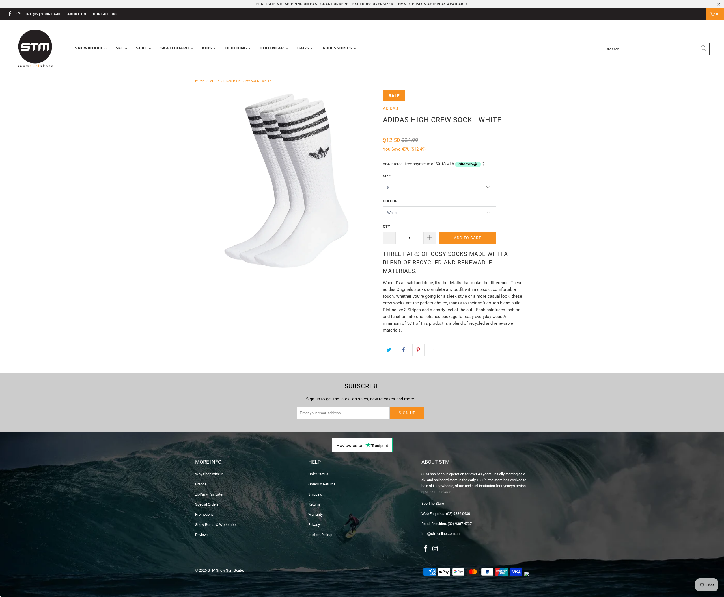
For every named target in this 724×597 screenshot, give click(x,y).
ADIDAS (390, 108)
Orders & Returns (321, 484)
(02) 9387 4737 (460, 524)
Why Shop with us (209, 474)
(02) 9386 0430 (458, 513)
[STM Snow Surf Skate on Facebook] (9, 14)
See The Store (432, 503)
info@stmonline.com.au (440, 533)
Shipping (315, 494)
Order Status (318, 474)
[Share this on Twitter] (389, 350)
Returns (314, 504)
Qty (386, 226)
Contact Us (105, 14)
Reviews (202, 535)
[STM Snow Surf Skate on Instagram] (18, 14)
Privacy (314, 524)
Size (387, 176)
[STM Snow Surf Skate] (35, 48)
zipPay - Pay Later (209, 494)
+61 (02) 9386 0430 (43, 14)
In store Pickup (320, 535)
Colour (390, 201)
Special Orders (207, 504)
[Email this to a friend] (433, 350)
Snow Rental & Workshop (215, 524)
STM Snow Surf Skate (225, 570)
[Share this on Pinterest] (418, 350)
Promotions (204, 514)
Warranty (315, 514)
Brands (200, 484)
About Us (76, 14)
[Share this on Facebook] (404, 350)
